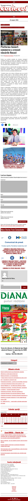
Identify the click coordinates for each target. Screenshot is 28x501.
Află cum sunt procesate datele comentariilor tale (12, 225)
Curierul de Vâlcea (16, 499)
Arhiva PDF (14, 487)
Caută (2, 285)
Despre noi (14, 486)
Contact (14, 489)
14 (18, 419)
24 (2, 422)
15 (22, 419)
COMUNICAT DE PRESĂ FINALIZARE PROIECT (14, 268)
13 (15, 419)
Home (2, 24)
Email (2, 199)
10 (2, 419)
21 (18, 420)
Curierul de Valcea (9, 55)
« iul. (2, 426)
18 (6, 420)
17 (2, 420)
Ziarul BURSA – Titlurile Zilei (14, 432)
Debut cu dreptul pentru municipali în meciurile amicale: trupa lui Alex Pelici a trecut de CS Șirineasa (14, 166)
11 (6, 419)
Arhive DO (14, 488)
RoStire (15, 145)
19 (11, 420)
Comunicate (6, 24)
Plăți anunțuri (14, 491)
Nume (2, 194)
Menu (14, 2)
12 (11, 419)
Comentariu (3, 179)
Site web (2, 205)
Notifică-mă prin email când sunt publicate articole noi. (7, 217)
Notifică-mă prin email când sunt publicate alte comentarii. (7, 212)
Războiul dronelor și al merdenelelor (9, 375)
